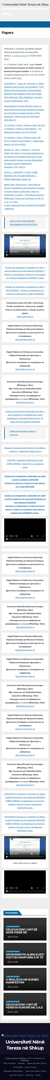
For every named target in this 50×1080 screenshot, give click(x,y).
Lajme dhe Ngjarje (13, 926)
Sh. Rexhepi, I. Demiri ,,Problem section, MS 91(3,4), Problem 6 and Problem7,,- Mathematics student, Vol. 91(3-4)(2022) (24, 141)
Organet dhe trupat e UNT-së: (37, 1063)
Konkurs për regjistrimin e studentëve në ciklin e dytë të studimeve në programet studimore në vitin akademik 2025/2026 (25, 499)
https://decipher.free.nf (25, 403)
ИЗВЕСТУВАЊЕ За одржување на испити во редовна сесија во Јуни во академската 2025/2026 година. (25, 804)
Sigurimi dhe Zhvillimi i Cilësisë (35, 1071)
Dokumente (29, 1075)
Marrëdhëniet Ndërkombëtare (13, 1071)
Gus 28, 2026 (13, 937)
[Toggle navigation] (45, 24)
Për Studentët (18, 1067)
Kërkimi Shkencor (31, 1067)
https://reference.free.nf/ (25, 369)
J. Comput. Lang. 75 (20, 56)
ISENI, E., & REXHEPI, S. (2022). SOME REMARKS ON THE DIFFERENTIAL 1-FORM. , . (21, 175)
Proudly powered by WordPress (16, 1058)
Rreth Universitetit (9, 1063)
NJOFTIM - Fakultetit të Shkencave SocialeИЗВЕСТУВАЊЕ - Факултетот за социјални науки (25, 463)
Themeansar (25, 1060)
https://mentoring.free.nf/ (25, 340)
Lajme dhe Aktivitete (16, 1075)
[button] (41, 24)
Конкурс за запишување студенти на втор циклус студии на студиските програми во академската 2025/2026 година (25, 509)
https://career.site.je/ (25, 317)
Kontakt (38, 1075)
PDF (6, 59)
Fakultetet (21, 1063)
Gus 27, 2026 (13, 962)
